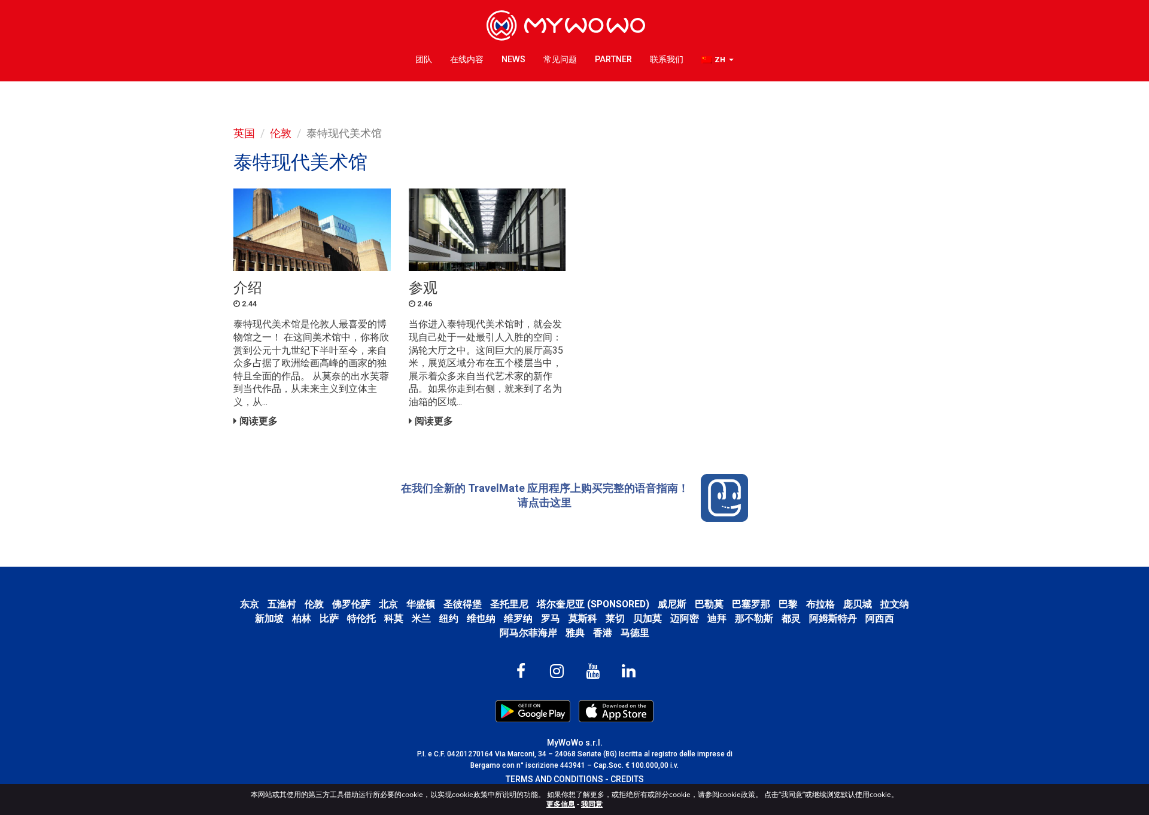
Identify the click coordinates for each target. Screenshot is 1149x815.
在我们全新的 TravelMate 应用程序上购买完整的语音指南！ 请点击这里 (545, 495)
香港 (602, 632)
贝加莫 (647, 618)
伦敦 (280, 133)
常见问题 (560, 59)
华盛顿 (420, 604)
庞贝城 (857, 604)
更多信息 (560, 804)
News (513, 59)
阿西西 (879, 618)
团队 (423, 59)
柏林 (301, 618)
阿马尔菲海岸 (528, 632)
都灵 (791, 618)
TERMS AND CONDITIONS (554, 779)
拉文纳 (894, 604)
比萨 (329, 618)
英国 (244, 133)
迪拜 (717, 618)
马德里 (635, 632)
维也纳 (481, 618)
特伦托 (361, 618)
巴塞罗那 (751, 604)
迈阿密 (684, 618)
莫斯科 (583, 618)
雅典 (575, 632)
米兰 (421, 618)
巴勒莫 (709, 604)
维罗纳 (518, 618)
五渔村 (282, 604)
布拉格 (820, 604)
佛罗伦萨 (351, 604)
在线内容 (467, 59)
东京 (249, 604)
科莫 (393, 618)
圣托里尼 (509, 604)
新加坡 (269, 618)
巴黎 (788, 604)
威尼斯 (672, 604)
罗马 (550, 618)
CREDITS (627, 779)
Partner (613, 59)
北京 (388, 604)
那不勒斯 (754, 618)
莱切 (615, 618)
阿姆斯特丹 (833, 618)
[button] (717, 60)
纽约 (448, 618)
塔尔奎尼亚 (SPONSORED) (593, 604)
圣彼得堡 (462, 604)
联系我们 (666, 59)
